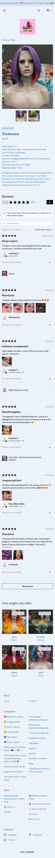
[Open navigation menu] (4, 10)
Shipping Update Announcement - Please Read (14, 798)
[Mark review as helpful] (50, 262)
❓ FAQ (7, 812)
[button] (36, 202)
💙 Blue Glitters (11, 737)
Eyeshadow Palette (37, 738)
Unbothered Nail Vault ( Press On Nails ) (39, 770)
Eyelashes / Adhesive (38, 758)
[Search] (39, 10)
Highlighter (34, 743)
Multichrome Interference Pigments (38, 726)
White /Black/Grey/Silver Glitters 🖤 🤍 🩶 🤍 (15, 748)
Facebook (37, 834)
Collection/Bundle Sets (39, 733)
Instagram (12, 834)
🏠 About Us (9, 807)
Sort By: (38, 230)
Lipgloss (32, 748)
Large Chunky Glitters (13, 771)
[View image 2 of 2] (34, 116)
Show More (7, 547)
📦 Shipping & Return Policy (38, 797)
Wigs (13, 40)
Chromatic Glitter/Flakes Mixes (15, 778)
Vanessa (5, 40)
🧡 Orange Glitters (12, 722)
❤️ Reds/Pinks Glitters (14, 716)
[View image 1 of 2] (21, 116)
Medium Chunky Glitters (14, 766)
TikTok (11, 840)
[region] (27, 3)
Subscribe (33, 814)
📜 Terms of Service (37, 809)
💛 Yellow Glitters (12, 727)
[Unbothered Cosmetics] (27, 26)
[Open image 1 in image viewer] (27, 76)
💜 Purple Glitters (12, 742)
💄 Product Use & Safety (40, 803)
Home (6, 701)
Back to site (34, 819)
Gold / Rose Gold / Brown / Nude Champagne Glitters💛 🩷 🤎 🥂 (15, 758)
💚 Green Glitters (11, 732)
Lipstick (32, 753)
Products (33, 701)
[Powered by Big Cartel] (27, 852)
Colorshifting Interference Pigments (38, 718)
